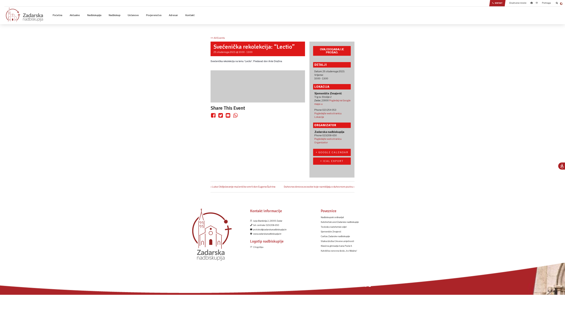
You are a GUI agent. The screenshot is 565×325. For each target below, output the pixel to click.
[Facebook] (214, 115)
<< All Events (218, 38)
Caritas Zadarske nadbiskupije (335, 236)
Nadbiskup (114, 15)
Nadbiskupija (94, 15)
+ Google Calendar (332, 152)
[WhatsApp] (235, 115)
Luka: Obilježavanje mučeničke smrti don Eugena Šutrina (243, 186)
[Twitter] (220, 115)
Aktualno (75, 15)
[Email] (228, 115)
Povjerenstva (153, 15)
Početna (57, 15)
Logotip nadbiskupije (267, 241)
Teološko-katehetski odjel (334, 227)
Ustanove (133, 15)
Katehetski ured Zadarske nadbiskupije (340, 222)
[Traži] (557, 3)
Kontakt (190, 15)
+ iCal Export (332, 161)
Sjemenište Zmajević (331, 231)
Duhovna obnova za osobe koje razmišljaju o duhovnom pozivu (319, 186)
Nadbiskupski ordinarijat (332, 217)
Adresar (173, 15)
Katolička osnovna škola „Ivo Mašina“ (339, 251)
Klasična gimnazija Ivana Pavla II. (336, 246)
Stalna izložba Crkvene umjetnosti (337, 241)
